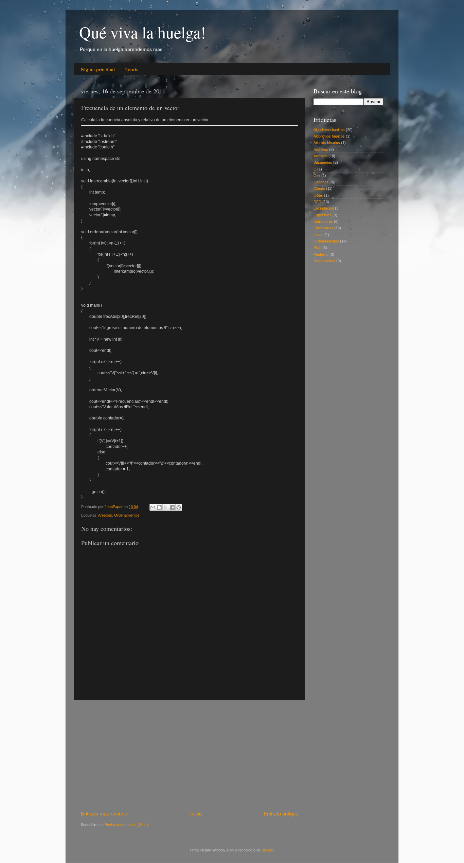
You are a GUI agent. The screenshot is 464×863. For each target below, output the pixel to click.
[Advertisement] (189, 755)
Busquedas (323, 162)
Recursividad (324, 261)
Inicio (196, 813)
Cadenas (321, 182)
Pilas (317, 248)
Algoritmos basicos (329, 130)
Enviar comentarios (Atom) (127, 825)
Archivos (321, 149)
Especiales (323, 215)
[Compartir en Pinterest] (178, 507)
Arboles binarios (327, 143)
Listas (318, 235)
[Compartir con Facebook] (172, 507)
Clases (319, 188)
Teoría (132, 69)
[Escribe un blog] (159, 507)
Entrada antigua (281, 813)
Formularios (323, 228)
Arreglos (105, 515)
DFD (317, 202)
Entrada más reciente (104, 813)
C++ (317, 176)
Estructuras (323, 221)
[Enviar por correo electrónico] (152, 507)
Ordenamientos (127, 515)
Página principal (98, 69)
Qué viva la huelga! (142, 32)
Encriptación (324, 208)
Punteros (321, 254)
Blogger (268, 850)
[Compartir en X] (165, 507)
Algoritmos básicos (329, 136)
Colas (318, 195)
